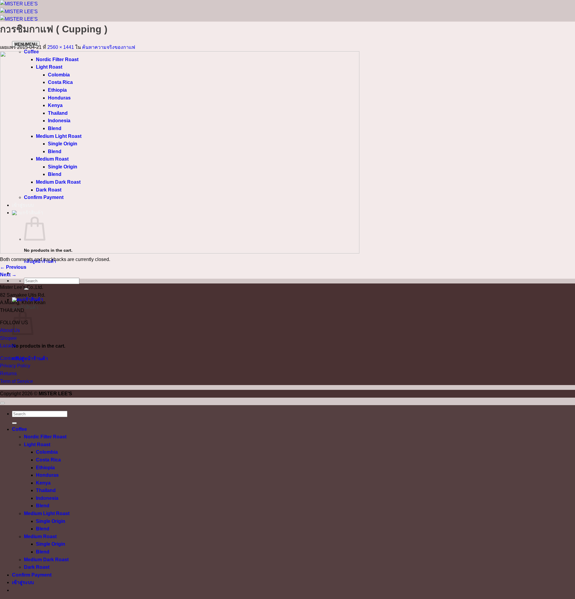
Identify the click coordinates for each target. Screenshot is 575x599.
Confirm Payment (32, 574)
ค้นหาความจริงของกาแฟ (108, 47)
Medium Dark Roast (46, 559)
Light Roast (37, 444)
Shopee (8, 338)
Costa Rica (48, 459)
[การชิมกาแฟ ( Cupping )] (179, 251)
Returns (8, 373)
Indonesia (47, 498)
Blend (42, 505)
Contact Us (12, 358)
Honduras (47, 475)
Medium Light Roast (46, 513)
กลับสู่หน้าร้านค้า (30, 358)
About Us (10, 330)
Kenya (43, 482)
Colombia (47, 452)
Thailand (46, 490)
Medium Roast (40, 536)
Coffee (19, 429)
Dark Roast (36, 567)
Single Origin (50, 521)
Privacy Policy (15, 365)
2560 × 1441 (60, 47)
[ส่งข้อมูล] (14, 423)
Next (8, 274)
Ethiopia (45, 467)
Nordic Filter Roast (45, 436)
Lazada (8, 345)
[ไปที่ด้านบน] (2, 403)
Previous (13, 267)
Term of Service (16, 381)
